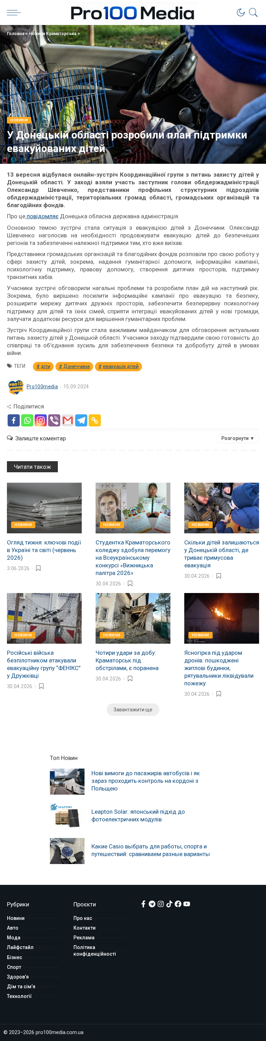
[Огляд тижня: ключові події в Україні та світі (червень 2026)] (44, 508)
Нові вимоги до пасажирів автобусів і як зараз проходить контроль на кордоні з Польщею (145, 781)
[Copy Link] (95, 420)
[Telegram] (81, 420)
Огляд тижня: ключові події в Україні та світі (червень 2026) (44, 550)
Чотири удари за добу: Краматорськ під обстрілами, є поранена (127, 660)
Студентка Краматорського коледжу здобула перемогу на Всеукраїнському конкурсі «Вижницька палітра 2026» (133, 557)
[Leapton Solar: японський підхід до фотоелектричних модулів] (67, 816)
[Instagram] (41, 420)
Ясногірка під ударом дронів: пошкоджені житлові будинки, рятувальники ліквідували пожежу (219, 668)
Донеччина (76, 366)
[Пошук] (252, 12)
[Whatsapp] (27, 420)
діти (45, 366)
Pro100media (42, 386)
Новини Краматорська (53, 33)
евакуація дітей (121, 366)
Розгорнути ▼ (238, 438)
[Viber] (54, 420)
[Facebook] (14, 420)
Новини (19, 120)
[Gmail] (68, 420)
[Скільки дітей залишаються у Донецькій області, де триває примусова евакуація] (221, 508)
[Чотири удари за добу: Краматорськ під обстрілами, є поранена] (133, 618)
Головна (15, 33)
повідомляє (42, 216)
